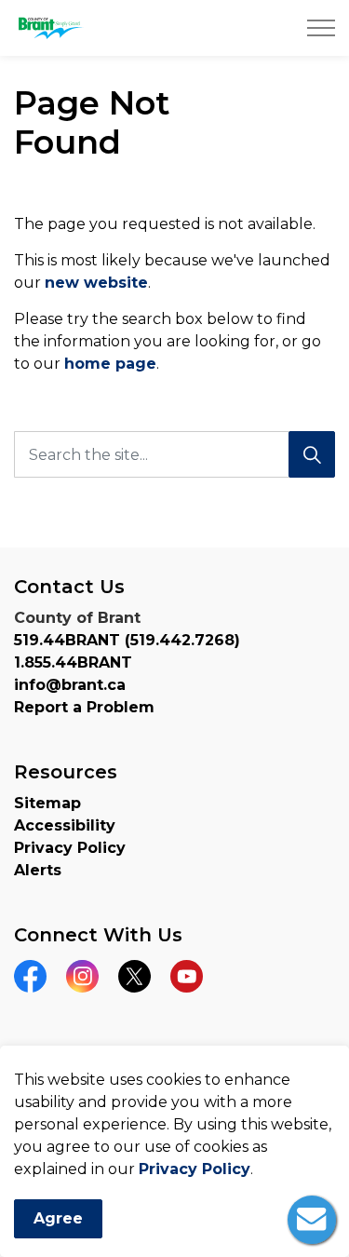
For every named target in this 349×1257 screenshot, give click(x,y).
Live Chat (312, 1220)
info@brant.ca (70, 685)
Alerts (37, 870)
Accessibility (64, 825)
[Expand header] (321, 28)
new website (96, 282)
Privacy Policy (194, 1169)
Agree (58, 1218)
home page (110, 363)
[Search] (312, 454)
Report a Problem (84, 707)
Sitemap (47, 803)
